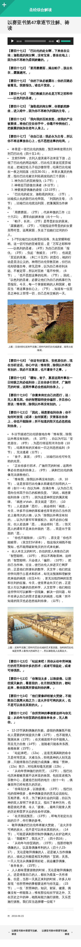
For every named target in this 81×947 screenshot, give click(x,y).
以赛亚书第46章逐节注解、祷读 (25, 932)
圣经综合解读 (40, 10)
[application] (40, 41)
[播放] (12, 41)
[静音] (58, 41)
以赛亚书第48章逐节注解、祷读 (55, 932)
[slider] (66, 40)
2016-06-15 (18, 916)
